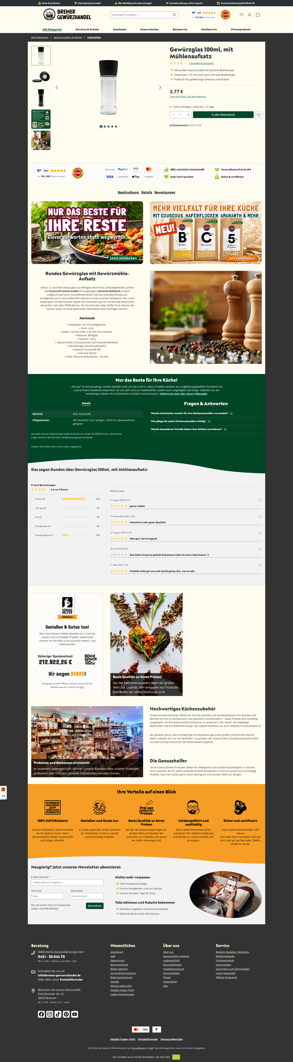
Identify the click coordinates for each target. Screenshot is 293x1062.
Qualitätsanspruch (173, 969)
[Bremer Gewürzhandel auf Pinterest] (66, 1014)
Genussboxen (223, 964)
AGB (112, 956)
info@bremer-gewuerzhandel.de (59, 975)
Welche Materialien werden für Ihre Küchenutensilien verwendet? (189, 413)
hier (82, 687)
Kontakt (114, 981)
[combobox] (140, 14)
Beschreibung (128, 192)
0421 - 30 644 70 (51, 956)
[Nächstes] (160, 87)
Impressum (116, 952)
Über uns (168, 952)
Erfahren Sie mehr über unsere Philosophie (183, 393)
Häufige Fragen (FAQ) (122, 990)
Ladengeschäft (171, 960)
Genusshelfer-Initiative (176, 956)
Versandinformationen (123, 973)
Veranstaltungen (172, 964)
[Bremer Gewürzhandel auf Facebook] (41, 1014)
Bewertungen (164, 192)
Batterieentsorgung (121, 977)
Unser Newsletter (226, 973)
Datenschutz (117, 960)
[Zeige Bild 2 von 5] (105, 127)
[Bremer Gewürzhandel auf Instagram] (49, 1014)
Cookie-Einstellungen (122, 994)
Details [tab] (86, 403)
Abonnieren (95, 905)
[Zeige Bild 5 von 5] (116, 127)
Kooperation (170, 981)
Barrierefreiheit (119, 964)
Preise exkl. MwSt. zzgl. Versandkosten (188, 96)
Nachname (77, 890)
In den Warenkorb (223, 115)
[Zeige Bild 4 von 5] (112, 127)
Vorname (36, 890)
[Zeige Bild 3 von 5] (109, 127)
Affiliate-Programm (226, 977)
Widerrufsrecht (119, 969)
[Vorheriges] (56, 87)
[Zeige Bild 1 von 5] (101, 127)
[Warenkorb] (258, 14)
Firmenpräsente (225, 960)
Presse (167, 977)
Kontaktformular (71, 979)
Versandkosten (139, 1048)
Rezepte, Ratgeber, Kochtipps (232, 952)
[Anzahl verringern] (173, 114)
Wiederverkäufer (225, 956)
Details (146, 192)
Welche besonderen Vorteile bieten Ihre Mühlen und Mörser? (186, 429)
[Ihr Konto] (250, 14)
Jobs (165, 985)
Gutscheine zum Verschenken (233, 969)
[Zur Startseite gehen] (67, 14)
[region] (97, 99)
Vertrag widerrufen (121, 985)
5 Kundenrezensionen (201, 63)
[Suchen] (174, 14)
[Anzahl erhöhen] (188, 114)
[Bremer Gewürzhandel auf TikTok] (58, 1014)
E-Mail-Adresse (40, 877)
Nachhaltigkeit (171, 973)
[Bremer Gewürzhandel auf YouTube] (74, 1014)
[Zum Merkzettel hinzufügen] (258, 114)
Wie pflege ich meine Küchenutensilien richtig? (178, 421)
